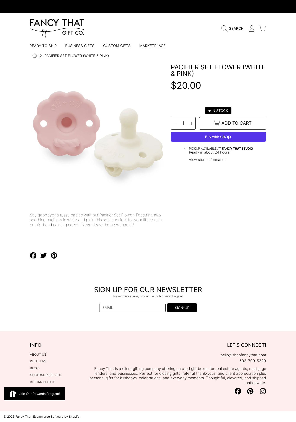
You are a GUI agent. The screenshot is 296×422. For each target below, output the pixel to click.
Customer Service (46, 375)
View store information (207, 160)
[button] (233, 28)
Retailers (38, 361)
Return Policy (42, 382)
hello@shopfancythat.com (243, 355)
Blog (34, 368)
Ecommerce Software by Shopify (56, 416)
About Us (38, 355)
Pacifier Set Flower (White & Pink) (76, 56)
